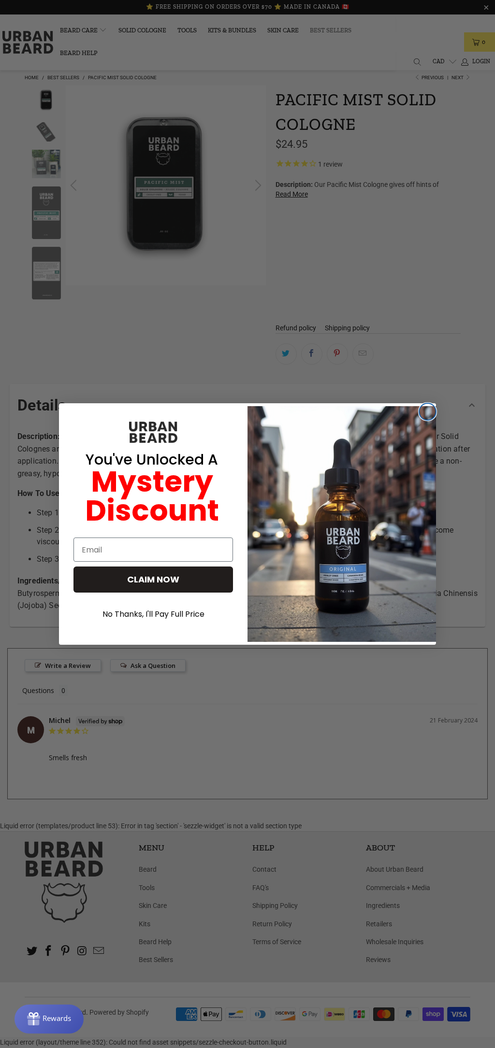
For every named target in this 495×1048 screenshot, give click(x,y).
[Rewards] (49, 1019)
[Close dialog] (427, 411)
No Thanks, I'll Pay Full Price (153, 614)
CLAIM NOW (153, 579)
